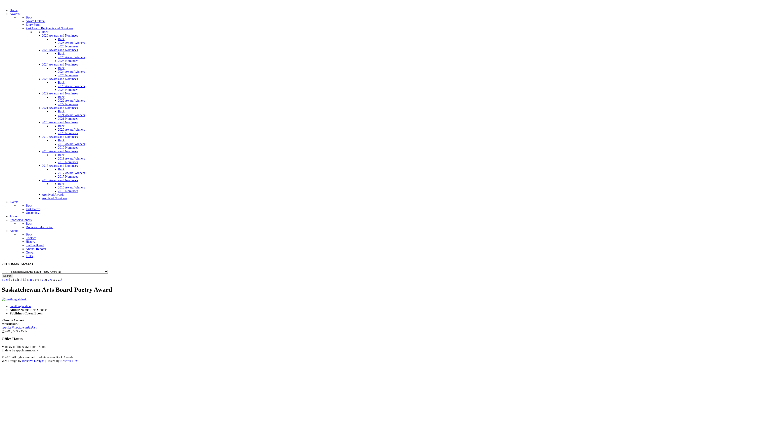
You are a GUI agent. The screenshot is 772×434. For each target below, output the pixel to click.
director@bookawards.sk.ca (19, 327)
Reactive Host (69, 360)
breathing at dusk (20, 306)
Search (7, 275)
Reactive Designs (33, 360)
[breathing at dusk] (14, 299)
